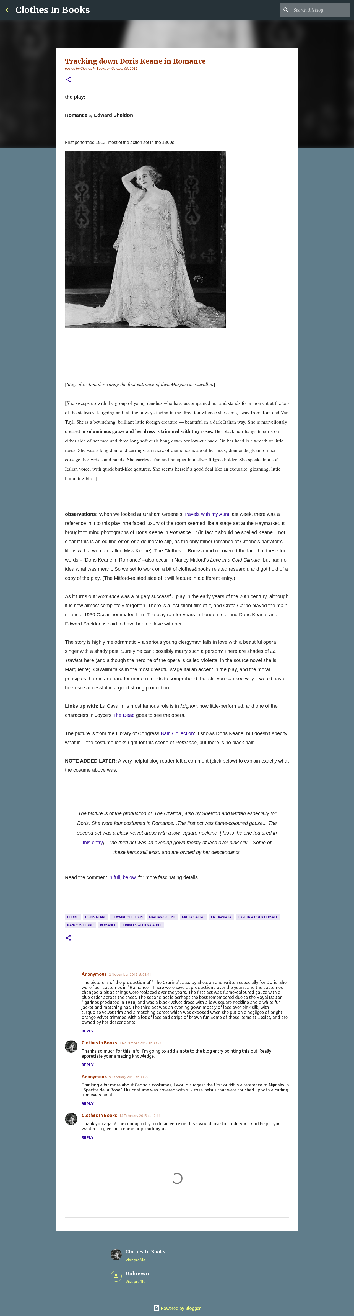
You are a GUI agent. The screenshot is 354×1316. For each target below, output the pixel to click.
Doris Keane (95, 917)
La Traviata (221, 917)
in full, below (122, 877)
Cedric (73, 917)
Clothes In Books (52, 10)
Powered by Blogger (180, 1308)
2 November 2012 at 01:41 (130, 974)
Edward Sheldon (128, 917)
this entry (93, 842)
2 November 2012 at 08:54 (140, 1043)
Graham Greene (162, 917)
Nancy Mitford (80, 925)
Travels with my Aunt (142, 925)
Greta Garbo (193, 917)
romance (108, 925)
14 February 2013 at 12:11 (139, 1115)
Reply (88, 1031)
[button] (68, 80)
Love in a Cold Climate (258, 917)
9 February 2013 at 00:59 (128, 1077)
